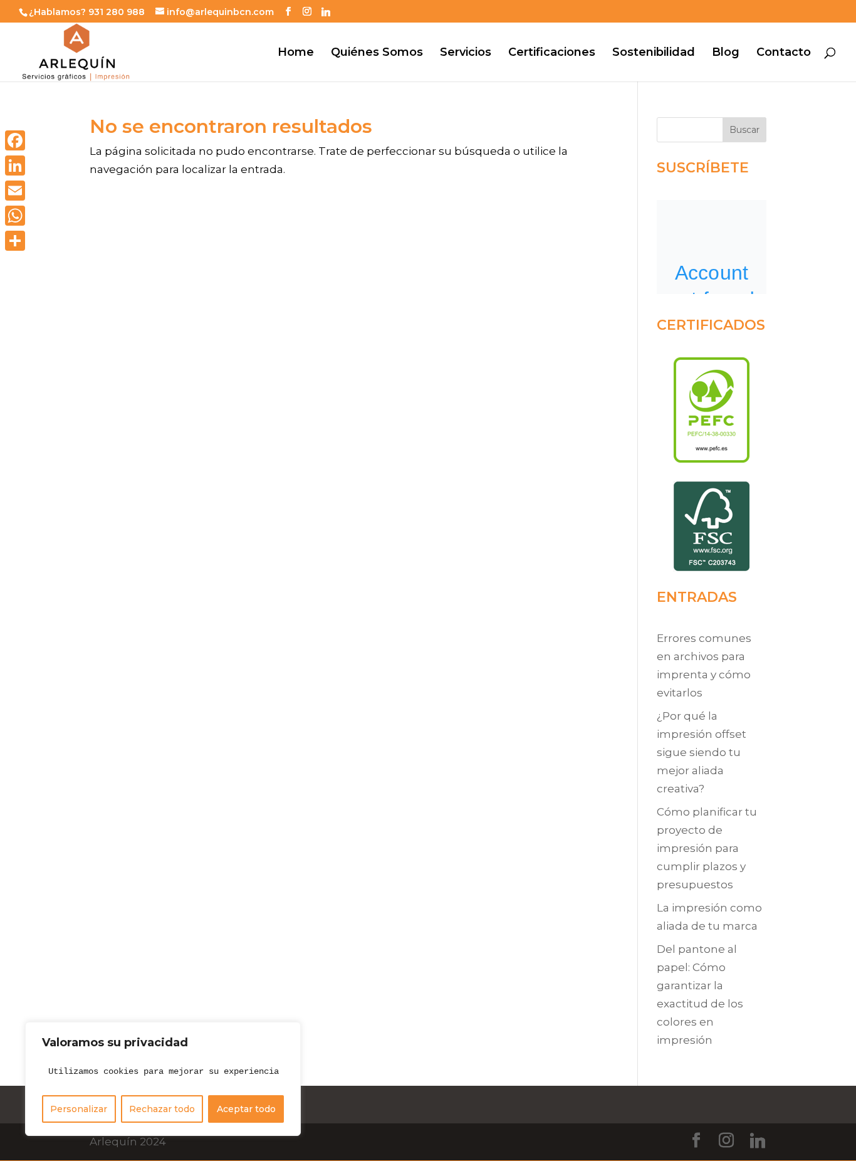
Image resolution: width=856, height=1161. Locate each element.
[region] (163, 1079)
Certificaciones (551, 53)
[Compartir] (15, 240)
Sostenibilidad (653, 53)
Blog (725, 53)
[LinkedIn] (15, 165)
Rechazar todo (162, 1109)
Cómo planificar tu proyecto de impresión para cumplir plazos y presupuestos (707, 848)
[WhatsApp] (15, 215)
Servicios (465, 53)
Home (296, 53)
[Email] (15, 190)
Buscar (744, 129)
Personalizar (78, 1109)
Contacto (783, 53)
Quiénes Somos (377, 53)
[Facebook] (15, 140)
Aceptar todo (246, 1109)
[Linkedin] (325, 12)
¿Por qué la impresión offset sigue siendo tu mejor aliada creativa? (701, 752)
